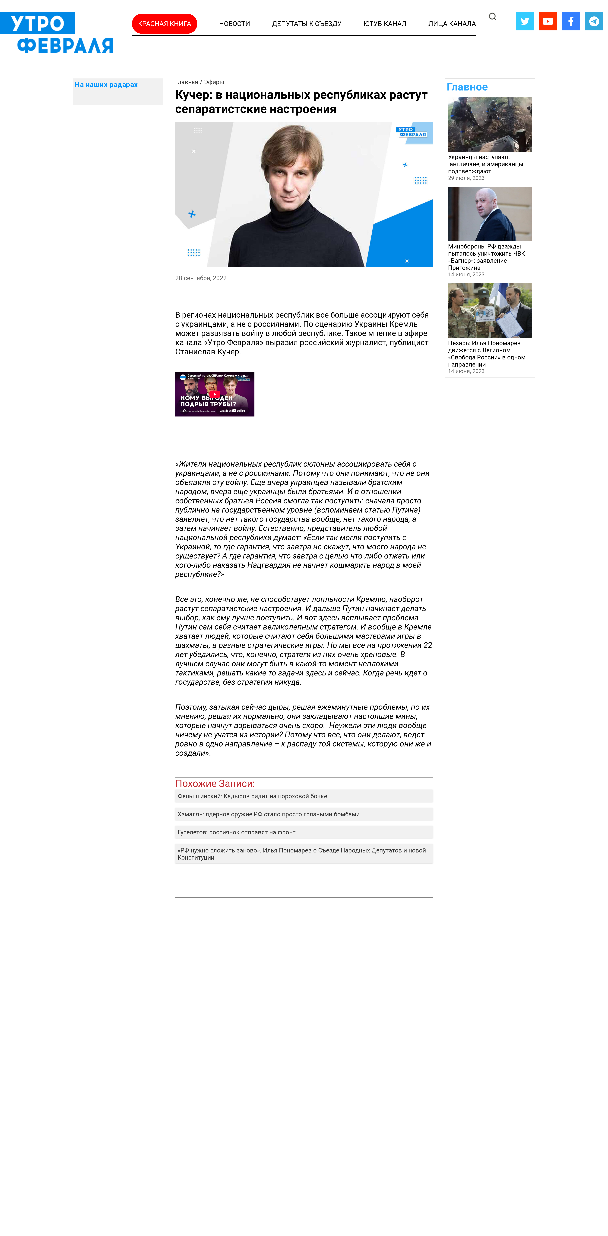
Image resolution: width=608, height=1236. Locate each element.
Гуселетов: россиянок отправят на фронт (237, 832)
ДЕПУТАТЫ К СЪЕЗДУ (307, 24)
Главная (186, 82)
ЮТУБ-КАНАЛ (385, 24)
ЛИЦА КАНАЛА (452, 24)
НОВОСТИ (234, 24)
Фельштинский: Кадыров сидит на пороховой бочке (252, 796)
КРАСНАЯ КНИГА (164, 24)
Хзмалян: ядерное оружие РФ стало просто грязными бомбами (269, 814)
